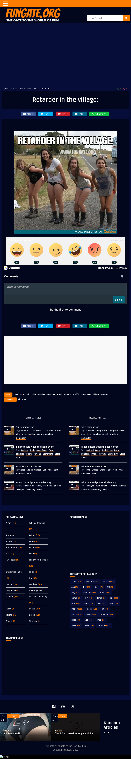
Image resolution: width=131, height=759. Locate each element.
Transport (21, 489)
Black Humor (11, 547)
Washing (31, 489)
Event (51, 450)
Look (75, 603)
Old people (11, 590)
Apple (32, 450)
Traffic (76, 394)
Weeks (39, 489)
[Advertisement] (65, 57)
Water (76, 625)
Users (57, 454)
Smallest (31, 434)
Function (20, 454)
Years (19, 457)
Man (88, 603)
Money (76, 609)
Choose (37, 470)
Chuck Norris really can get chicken (74, 733)
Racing (9, 615)
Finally (39, 486)
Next (56, 470)
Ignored (57, 486)
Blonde (32, 547)
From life (47, 486)
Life (30, 578)
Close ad (25, 430)
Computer (48, 430)
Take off (67, 394)
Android (24, 450)
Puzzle (32, 609)
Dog (75, 592)
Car (99, 587)
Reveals (37, 454)
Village (96, 394)
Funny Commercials (38, 560)
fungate (7, 730)
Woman (104, 394)
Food (31, 553)
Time (101, 620)
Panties (41, 394)
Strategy (33, 621)
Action (76, 581)
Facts (8, 553)
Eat (44, 470)
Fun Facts (10, 560)
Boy (87, 587)
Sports (9, 621)
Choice (29, 470)
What (29, 473)
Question (106, 614)
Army (31, 541)
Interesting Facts (14, 572)
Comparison (36, 430)
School (32, 615)
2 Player (25, 486)
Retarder (51, 394)
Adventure (10, 535)
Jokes (31, 572)
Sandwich (20, 473)
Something (48, 454)
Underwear (86, 394)
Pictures (22, 399)
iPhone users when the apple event (35, 447)
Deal (32, 486)
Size (24, 434)
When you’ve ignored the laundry (33, 482)
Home (101, 598)
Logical (9, 584)
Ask (75, 587)
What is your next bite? (28, 466)
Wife (89, 625)
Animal (32, 535)
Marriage (33, 584)
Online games (35, 590)
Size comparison (25, 427)
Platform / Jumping (38, 596)
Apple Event (42, 450)
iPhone (29, 454)
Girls (34, 394)
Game (76, 598)
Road (59, 394)
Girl (28, 394)
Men (114, 603)
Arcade (9, 541)
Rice (18, 434)
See (88, 620)
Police (8, 609)
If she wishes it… (12, 733)
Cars (16, 394)
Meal (49, 470)
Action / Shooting (37, 523)
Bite (23, 470)
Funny (22, 394)
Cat (110, 587)
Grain (57, 430)
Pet (104, 609)
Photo (76, 614)
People (91, 609)
